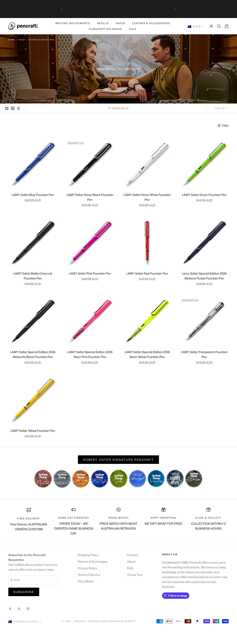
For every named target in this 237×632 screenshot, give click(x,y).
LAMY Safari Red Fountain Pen (147, 273)
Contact (132, 555)
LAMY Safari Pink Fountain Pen (90, 273)
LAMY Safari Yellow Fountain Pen (32, 430)
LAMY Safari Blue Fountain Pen (33, 195)
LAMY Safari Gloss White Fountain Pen (147, 197)
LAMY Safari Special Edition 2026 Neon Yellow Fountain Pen (147, 354)
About (131, 561)
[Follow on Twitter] (19, 609)
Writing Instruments (72, 23)
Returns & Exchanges (92, 561)
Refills (103, 23)
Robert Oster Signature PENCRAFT (118, 460)
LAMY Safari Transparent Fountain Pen (204, 354)
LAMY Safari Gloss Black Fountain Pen (89, 197)
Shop (22, 39)
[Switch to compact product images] (18, 108)
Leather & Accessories (151, 23)
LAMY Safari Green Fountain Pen (204, 195)
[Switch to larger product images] (6, 108)
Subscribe (23, 592)
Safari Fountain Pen (41, 39)
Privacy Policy (87, 568)
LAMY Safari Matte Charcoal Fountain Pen (32, 275)
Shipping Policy (88, 555)
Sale (133, 29)
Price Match (86, 581)
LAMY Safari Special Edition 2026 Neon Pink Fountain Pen (89, 354)
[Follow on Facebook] (10, 609)
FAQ (130, 568)
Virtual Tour (135, 575)
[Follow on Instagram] (28, 609)
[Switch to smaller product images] (12, 108)
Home (11, 39)
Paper (120, 23)
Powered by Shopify (122, 621)
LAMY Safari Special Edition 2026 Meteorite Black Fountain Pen (32, 354)
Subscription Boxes (105, 29)
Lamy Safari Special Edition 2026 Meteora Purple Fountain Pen (204, 275)
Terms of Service (89, 575)
